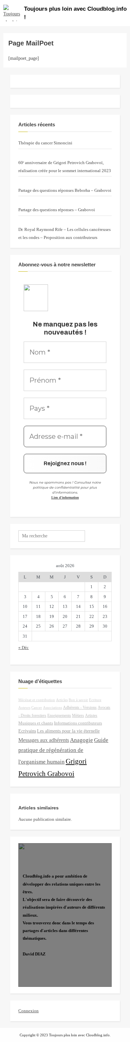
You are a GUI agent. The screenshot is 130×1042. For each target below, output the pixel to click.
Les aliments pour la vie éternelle (68, 731)
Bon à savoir (78, 700)
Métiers (78, 715)
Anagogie (81, 740)
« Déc (23, 647)
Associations (52, 707)
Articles (62, 700)
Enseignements (59, 715)
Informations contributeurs (78, 723)
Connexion (28, 1010)
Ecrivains (27, 731)
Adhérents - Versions (80, 707)
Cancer (36, 707)
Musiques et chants (35, 723)
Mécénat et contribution (36, 700)
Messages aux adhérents (43, 740)
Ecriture (95, 700)
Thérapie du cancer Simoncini (45, 142)
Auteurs (24, 707)
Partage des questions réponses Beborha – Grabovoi (64, 190)
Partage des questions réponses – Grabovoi (56, 209)
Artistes (91, 715)
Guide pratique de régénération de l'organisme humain (63, 751)
